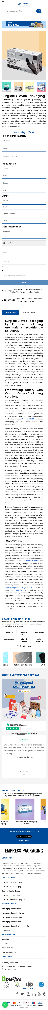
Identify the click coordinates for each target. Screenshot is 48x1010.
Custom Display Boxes (11, 891)
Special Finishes (24, 633)
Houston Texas (10, 969)
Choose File (8, 243)
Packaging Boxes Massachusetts (15, 926)
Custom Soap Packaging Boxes (14, 900)
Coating (9, 632)
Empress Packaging (27, 1005)
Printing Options (24, 646)
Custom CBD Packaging (11, 887)
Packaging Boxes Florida (12, 917)
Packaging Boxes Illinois (11, 922)
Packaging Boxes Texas (11, 909)
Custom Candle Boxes (11, 895)
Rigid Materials (39, 640)
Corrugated (9, 639)
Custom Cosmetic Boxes (12, 882)
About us (5, 939)
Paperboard (39, 632)
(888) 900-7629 (17, 590)
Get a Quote (24, 841)
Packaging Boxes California (13, 913)
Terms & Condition (9, 952)
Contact (5, 943)
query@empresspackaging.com (18, 587)
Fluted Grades (24, 640)
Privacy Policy (7, 948)
